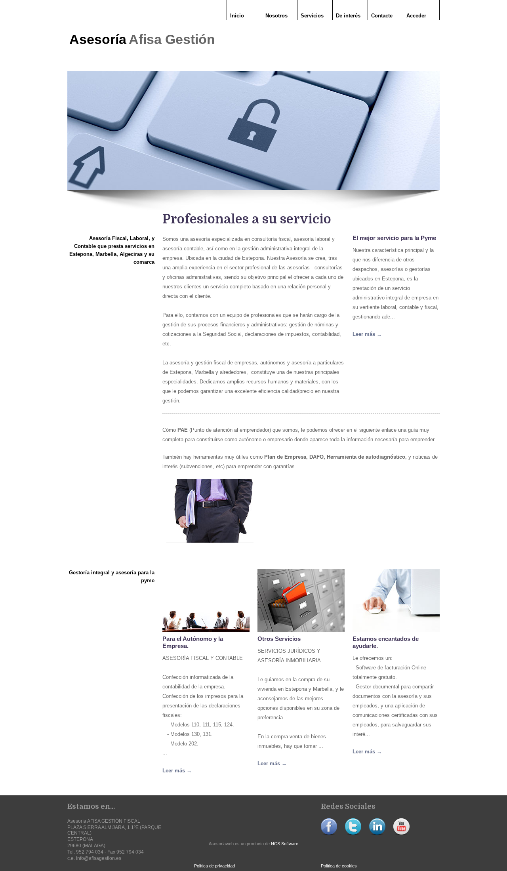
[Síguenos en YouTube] (401, 833)
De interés (348, 16)
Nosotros (276, 16)
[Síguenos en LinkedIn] (377, 833)
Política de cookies (339, 865)
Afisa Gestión (172, 39)
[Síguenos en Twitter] (353, 833)
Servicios (312, 16)
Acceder (416, 16)
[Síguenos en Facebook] (329, 833)
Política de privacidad (214, 865)
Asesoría (99, 39)
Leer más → (367, 334)
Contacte (382, 16)
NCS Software (284, 843)
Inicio (237, 16)
